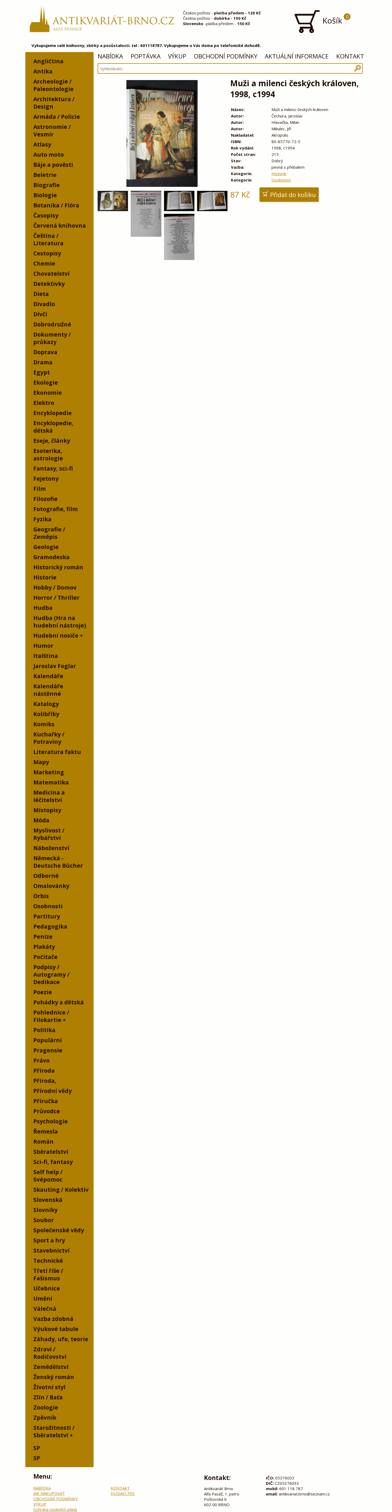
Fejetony (46, 478)
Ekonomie (47, 392)
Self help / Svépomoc (48, 1175)
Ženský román (53, 1377)
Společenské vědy (58, 1230)
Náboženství (51, 848)
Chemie (44, 263)
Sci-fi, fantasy (53, 1162)
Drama (43, 362)
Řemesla (45, 1131)
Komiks (43, 724)
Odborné (46, 875)
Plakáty (44, 946)
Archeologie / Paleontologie (53, 85)
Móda (41, 820)
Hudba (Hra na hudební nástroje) (59, 621)
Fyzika (42, 519)
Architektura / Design (54, 102)
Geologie (46, 547)
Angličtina (48, 61)
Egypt (41, 372)
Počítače (45, 957)
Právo (41, 1060)
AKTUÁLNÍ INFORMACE (297, 56)
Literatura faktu (57, 752)
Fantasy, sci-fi (53, 468)
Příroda (44, 1070)
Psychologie (50, 1121)
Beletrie (45, 175)
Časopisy (45, 215)
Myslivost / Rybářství (49, 834)
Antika (43, 71)
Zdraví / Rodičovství (49, 1352)
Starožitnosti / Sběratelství (54, 1431)
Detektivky (49, 283)
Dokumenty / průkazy (52, 338)
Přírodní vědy (52, 1091)
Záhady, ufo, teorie (60, 1339)
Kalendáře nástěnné (48, 689)
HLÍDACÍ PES (123, 1493)
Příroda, (44, 1080)
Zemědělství (51, 1367)
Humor (43, 645)
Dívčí (40, 314)
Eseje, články (51, 440)
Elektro (43, 402)
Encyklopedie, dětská (53, 426)
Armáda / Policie (56, 116)
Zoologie (45, 1407)
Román (43, 1141)
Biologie (45, 195)
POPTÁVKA (146, 56)
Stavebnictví (51, 1250)
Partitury (46, 916)
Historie (45, 577)
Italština (45, 656)
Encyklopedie (52, 413)
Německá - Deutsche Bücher (58, 861)
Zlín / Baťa (48, 1397)
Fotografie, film (55, 509)
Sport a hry (49, 1240)
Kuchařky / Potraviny (49, 738)
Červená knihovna (59, 225)
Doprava (45, 352)
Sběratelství (50, 1151)
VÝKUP (177, 56)
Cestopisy (47, 253)
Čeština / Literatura (48, 239)
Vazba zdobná (53, 1318)
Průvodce (46, 1111)
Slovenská (47, 1199)
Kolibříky (46, 714)
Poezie (42, 992)
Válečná (44, 1308)
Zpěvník (44, 1417)
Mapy (41, 762)
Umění (42, 1298)
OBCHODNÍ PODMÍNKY (225, 56)
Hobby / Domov (55, 587)
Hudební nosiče (55, 635)
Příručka (45, 1101)
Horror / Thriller (56, 597)
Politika (44, 1030)
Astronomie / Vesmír (52, 130)
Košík (334, 19)
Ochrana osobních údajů (55, 1509)
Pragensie (47, 1050)
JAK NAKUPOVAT (49, 1493)
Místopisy (47, 810)
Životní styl (49, 1387)
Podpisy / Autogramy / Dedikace (51, 974)
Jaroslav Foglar (54, 666)
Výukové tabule (55, 1329)
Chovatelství (51, 273)
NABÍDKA (110, 56)
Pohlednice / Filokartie (51, 1016)
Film (39, 488)
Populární (47, 1040)
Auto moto (48, 154)
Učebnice (46, 1288)
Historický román (58, 567)
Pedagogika (50, 926)
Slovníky (45, 1210)
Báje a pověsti (53, 164)
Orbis (41, 896)
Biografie (46, 185)
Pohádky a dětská (58, 1002)
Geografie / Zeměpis (49, 533)
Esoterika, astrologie (48, 454)
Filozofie (45, 499)
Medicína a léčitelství (49, 796)
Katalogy (46, 704)
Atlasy (42, 144)
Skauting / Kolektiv (61, 1189)
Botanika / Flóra (56, 205)
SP (36, 1448)
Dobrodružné (52, 324)
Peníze (43, 936)
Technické (48, 1260)
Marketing (48, 772)
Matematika (51, 782)
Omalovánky (51, 886)
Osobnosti (48, 906)
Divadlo (44, 304)
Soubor (43, 1220)
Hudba (43, 607)
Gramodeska (51, 557)
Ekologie (45, 382)
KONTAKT (350, 56)
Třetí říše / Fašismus (48, 1274)
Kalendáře (48, 676)
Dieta (41, 294)
